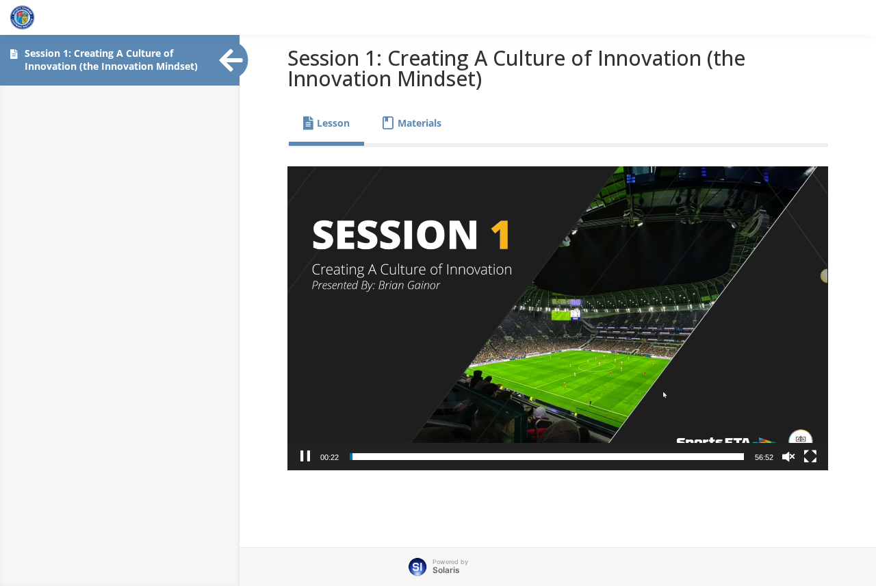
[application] (557, 318)
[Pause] (305, 456)
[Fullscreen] (810, 456)
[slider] (547, 456)
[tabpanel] (557, 318)
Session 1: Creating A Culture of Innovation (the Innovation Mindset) (111, 60)
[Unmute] (788, 456)
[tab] (326, 123)
